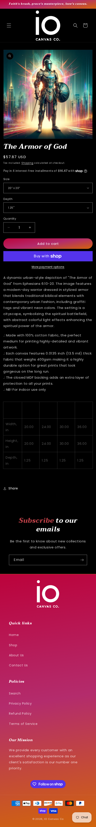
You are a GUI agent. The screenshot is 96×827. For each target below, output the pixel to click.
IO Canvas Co (54, 819)
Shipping (27, 163)
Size (6, 179)
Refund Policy (20, 713)
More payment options (48, 267)
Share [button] (13, 488)
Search (15, 693)
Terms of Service (23, 724)
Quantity (9, 218)
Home (14, 635)
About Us (16, 655)
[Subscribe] (82, 560)
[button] (9, 25)
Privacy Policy (20, 703)
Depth (8, 199)
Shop (13, 645)
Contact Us (18, 665)
